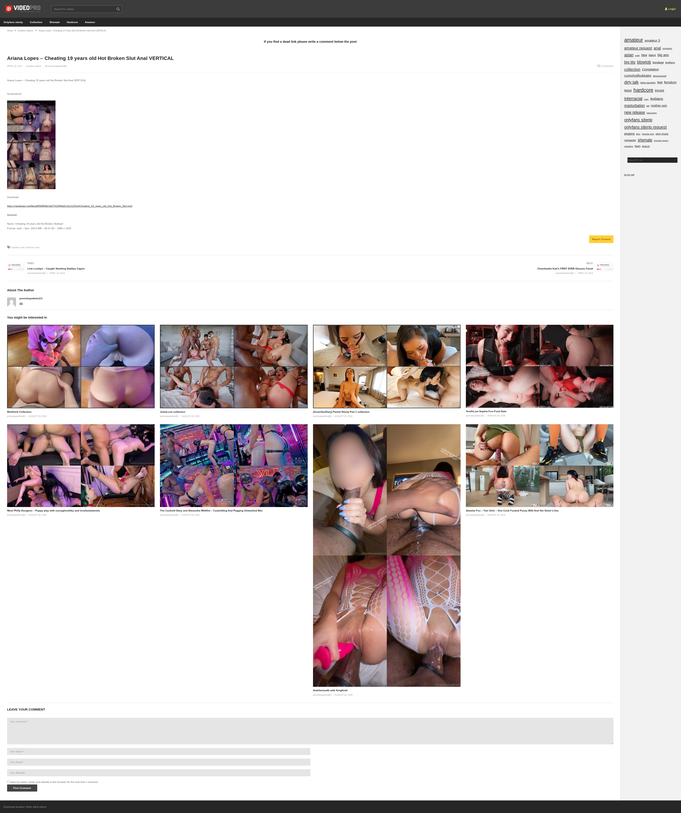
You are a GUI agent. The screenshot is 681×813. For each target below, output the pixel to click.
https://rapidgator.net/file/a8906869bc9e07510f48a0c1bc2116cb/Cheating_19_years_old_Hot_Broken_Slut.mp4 (69, 206)
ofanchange (652, 113)
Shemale (54, 22)
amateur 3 (652, 40)
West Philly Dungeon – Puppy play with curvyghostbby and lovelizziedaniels (53, 510)
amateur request (638, 48)
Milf (647, 106)
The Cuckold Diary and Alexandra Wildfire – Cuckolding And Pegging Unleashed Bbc (211, 510)
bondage (658, 62)
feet (660, 82)
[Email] (21, 303)
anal (22, 247)
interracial (633, 98)
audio (637, 55)
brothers (670, 62)
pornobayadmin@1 (31, 298)
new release (634, 112)
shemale (645, 140)
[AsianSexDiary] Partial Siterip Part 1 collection (341, 411)
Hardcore (72, 22)
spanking (628, 146)
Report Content (601, 239)
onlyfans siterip (638, 119)
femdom (670, 82)
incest (659, 90)
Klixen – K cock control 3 (657, 160)
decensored (659, 75)
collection (632, 69)
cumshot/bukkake (637, 75)
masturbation (634, 105)
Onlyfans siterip (13, 22)
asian (628, 55)
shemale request (661, 141)
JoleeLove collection (172, 411)
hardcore (30, 247)
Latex (646, 99)
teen (37, 247)
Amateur (90, 22)
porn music (662, 133)
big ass (663, 55)
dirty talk (631, 82)
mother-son (659, 105)
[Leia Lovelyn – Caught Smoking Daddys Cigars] (157, 268)
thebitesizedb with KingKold (330, 690)
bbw (644, 55)
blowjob (644, 62)
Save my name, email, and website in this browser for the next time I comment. (54, 782)
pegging (629, 133)
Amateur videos (33, 66)
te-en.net (629, 174)
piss (638, 134)
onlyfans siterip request (645, 127)
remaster (630, 140)
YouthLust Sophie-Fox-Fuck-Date (486, 411)
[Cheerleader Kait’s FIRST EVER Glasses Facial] (464, 268)
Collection (36, 22)
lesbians (656, 99)
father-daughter (648, 82)
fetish (628, 90)
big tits (629, 62)
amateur (15, 247)
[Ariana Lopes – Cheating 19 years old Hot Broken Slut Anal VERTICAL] (81, 366)
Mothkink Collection (19, 411)
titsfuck (646, 146)
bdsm (652, 55)
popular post (648, 134)
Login (672, 8)
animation (667, 48)
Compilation (650, 69)
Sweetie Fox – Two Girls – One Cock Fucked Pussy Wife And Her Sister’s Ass (512, 510)
